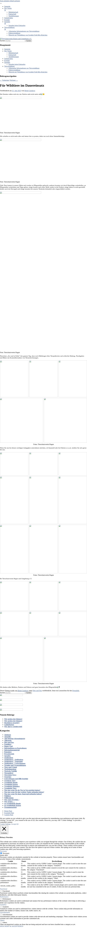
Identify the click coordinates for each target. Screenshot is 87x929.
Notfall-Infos (8, 59)
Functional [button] (3, 889)
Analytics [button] (3, 905)
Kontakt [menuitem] (7, 20)
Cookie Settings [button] (5, 824)
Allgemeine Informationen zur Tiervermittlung (23, 68)
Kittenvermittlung (14, 70)
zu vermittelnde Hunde (12, 803)
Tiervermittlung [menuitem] (9, 28)
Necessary (6, 853)
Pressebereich (9, 754)
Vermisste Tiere (9, 781)
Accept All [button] (14, 824)
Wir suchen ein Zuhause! (13, 719)
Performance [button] (4, 897)
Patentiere (8, 752)
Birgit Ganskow (30, 91)
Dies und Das (37, 691)
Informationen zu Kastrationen (15, 748)
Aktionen (7, 735)
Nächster (14, 80)
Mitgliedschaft (13, 53)
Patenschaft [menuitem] (12, 14)
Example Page (9, 813)
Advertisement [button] (5, 912)
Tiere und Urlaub (10, 767)
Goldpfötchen (9, 725)
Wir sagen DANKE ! (11, 800)
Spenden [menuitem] (7, 23)
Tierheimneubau (10, 769)
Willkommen (8, 798)
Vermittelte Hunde (11, 782)
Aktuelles (7, 737)
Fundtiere (7, 744)
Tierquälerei (8, 773)
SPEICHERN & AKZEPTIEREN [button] (11, 926)
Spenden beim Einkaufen (16, 64)
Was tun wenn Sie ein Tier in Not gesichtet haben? (22, 790)
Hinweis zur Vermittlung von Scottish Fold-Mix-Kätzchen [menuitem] (27, 35)
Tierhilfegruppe (13, 57)
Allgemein (7, 740)
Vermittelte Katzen (11, 784)
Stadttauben (8, 758)
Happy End (8, 746)
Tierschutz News (10, 775)
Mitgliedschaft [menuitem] (13, 12)
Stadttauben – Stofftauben (13, 759)
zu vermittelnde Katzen (12, 805)
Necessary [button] (3, 851)
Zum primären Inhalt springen (10, 1)
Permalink (75, 691)
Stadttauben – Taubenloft (13, 761)
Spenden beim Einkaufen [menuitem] (16, 25)
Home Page (8, 811)
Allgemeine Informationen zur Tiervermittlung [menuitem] (23, 31)
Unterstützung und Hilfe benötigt (16, 779)
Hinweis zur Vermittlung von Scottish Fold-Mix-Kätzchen (27, 72)
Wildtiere (7, 796)
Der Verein (8, 51)
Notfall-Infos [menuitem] (8, 18)
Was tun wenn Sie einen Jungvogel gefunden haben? (23, 794)
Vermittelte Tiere (10, 788)
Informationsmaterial (12, 750)
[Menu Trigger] (1, 3)
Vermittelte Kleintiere (12, 786)
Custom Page (8, 815)
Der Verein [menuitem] (8, 9)
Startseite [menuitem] (7, 6)
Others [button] (2, 920)
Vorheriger (4, 80)
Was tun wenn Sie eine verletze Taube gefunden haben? (24, 792)
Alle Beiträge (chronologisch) (14, 738)
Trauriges (7, 777)
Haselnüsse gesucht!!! (12, 723)
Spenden (7, 62)
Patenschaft (12, 55)
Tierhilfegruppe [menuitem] (13, 16)
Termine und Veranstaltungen (15, 765)
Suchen (2, 41)
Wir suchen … (9, 802)
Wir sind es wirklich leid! (13, 726)
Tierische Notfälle (10, 771)
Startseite (7, 49)
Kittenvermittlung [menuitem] (14, 33)
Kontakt (7, 60)
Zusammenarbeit (10, 807)
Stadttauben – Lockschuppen (14, 763)
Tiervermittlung (9, 66)
